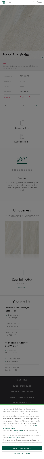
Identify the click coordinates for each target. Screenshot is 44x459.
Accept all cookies (22, 448)
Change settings (22, 453)
